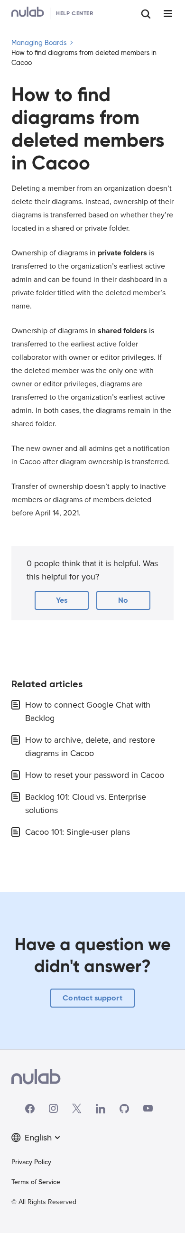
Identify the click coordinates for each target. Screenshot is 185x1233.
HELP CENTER (74, 13)
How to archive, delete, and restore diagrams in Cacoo (90, 746)
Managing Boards (38, 42)
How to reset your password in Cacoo (94, 775)
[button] (62, 600)
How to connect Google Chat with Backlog (87, 711)
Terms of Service (35, 1182)
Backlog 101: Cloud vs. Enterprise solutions (85, 803)
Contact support (92, 998)
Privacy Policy (31, 1162)
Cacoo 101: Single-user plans (77, 832)
